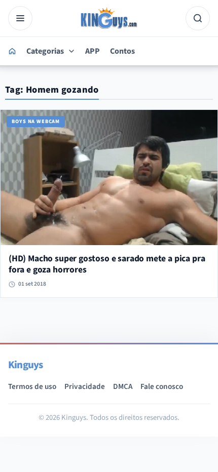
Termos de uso (32, 386)
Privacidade (84, 386)
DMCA (122, 386)
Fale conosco (161, 386)
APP (92, 51)
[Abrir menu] (20, 18)
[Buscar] (198, 18)
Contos (122, 51)
